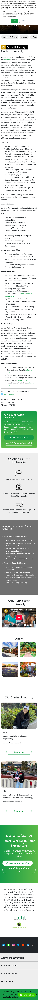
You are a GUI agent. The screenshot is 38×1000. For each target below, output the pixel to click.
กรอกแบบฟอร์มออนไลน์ (19, 437)
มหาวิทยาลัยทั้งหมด (10, 37)
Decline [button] (23, 21)
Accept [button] (14, 21)
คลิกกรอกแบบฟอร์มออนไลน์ (17, 863)
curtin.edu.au (9, 394)
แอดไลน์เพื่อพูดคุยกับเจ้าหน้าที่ (19, 443)
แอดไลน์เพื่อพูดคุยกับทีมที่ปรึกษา (19, 870)
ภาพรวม (24, 37)
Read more (19, 752)
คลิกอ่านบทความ (24, 380)
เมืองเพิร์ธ (7, 60)
